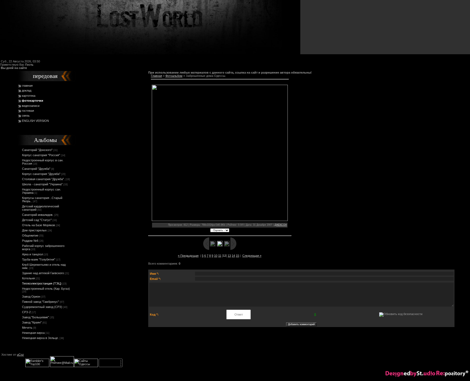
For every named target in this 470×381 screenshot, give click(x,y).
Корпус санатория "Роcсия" (41, 155)
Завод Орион (31, 296)
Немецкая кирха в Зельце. (40, 338)
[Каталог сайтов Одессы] (86, 366)
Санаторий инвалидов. (37, 214)
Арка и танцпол (32, 254)
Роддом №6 (30, 240)
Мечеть (27, 327)
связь (26, 115)
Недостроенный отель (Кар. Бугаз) (46, 288)
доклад (26, 90)
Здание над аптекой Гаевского (43, 273)
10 (215, 255)
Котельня (28, 278)
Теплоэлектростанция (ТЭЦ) (41, 283)
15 (237, 255)
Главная (156, 75)
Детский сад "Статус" (37, 220)
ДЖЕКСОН (280, 224)
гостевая (28, 110)
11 (219, 255)
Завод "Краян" (32, 322)
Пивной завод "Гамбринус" (40, 301)
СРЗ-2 (26, 312)
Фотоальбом (174, 75)
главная (27, 85)
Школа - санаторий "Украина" (42, 184)
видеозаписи (30, 105)
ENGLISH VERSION (35, 120)
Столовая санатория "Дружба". (43, 179)
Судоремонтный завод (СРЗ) (42, 307)
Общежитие (30, 235)
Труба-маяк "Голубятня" (38, 259)
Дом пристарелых (34, 230)
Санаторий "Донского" (37, 150)
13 (229, 255)
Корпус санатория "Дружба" (41, 174)
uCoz (20, 354)
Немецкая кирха (33, 332)
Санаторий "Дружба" (36, 168)
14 (233, 255)
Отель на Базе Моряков (38, 225)
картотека (28, 95)
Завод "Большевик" (35, 317)
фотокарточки (32, 100)
